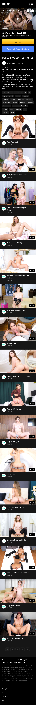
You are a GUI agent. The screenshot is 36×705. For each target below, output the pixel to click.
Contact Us (5, 696)
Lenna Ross (14, 69)
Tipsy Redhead (12, 142)
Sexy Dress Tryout (14, 606)
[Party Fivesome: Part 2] (18, 19)
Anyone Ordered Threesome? (18, 573)
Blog (3, 700)
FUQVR (6, 4)
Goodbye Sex (12, 343)
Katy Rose (5, 69)
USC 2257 (4, 692)
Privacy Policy (6, 689)
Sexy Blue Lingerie (13, 442)
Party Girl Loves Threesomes (17, 175)
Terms (4, 685)
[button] (29, 3)
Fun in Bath (11, 474)
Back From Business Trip (16, 311)
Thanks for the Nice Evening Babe (19, 376)
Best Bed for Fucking (14, 243)
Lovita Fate (23, 69)
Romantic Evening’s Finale (16, 540)
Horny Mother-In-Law (15, 638)
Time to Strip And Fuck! (15, 507)
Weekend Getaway (14, 409)
